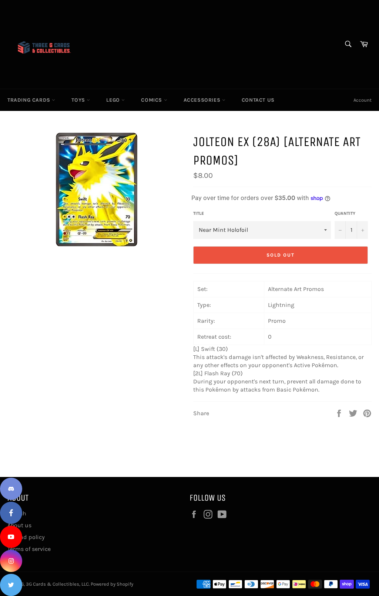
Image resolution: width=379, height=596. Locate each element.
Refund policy (26, 537)
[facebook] (11, 513)
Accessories (203, 100)
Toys (79, 100)
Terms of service (29, 548)
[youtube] (11, 537)
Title (198, 213)
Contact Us (258, 100)
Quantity (345, 213)
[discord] (11, 489)
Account (362, 100)
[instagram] (11, 561)
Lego (113, 100)
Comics (152, 100)
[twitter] (11, 585)
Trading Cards (29, 100)
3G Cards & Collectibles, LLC (57, 584)
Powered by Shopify (112, 584)
